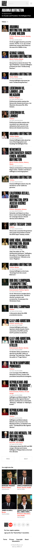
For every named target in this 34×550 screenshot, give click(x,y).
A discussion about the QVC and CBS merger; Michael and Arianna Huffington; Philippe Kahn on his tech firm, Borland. (21, 442)
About (27, 539)
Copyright (19, 539)
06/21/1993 (7, 512)
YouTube (28, 525)
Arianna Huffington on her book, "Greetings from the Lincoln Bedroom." (21, 269)
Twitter (15, 525)
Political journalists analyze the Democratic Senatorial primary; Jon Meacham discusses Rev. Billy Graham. (20, 97)
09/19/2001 (8, 487)
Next (26, 459)
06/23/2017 (24, 513)
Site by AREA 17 (17, 547)
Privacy (11, 539)
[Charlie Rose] (6, 525)
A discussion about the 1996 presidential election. (20, 310)
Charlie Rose (4, 3)
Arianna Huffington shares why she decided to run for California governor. (21, 181)
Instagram (23, 525)
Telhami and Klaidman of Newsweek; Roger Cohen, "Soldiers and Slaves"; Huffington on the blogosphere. (21, 159)
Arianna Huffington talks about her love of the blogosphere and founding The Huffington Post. (21, 138)
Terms (5, 539)
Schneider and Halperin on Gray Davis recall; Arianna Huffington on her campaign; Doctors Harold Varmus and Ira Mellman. (20, 205)
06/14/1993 (24, 487)
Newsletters (16, 541)
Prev (8, 459)
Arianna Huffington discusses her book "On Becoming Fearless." (21, 77)
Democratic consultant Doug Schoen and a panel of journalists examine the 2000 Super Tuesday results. (21, 228)
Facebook (19, 525)
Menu (30, 3)
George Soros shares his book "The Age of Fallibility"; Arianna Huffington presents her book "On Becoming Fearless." (21, 60)
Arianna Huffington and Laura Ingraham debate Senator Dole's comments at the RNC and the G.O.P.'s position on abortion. (20, 326)
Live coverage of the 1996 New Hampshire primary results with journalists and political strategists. (21, 368)
